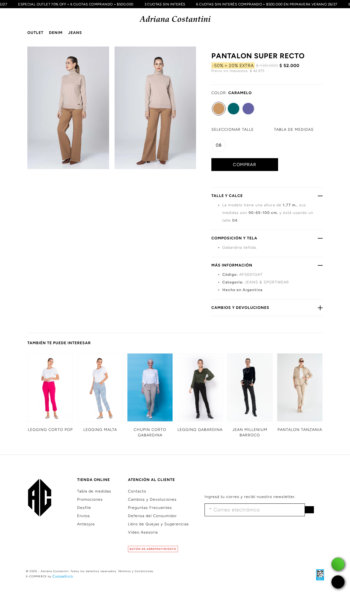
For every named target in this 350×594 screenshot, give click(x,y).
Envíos (83, 516)
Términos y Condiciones (135, 571)
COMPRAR (244, 164)
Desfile (84, 507)
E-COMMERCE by (38, 576)
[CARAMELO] (219, 108)
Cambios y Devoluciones (152, 499)
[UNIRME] (309, 509)
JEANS (75, 32)
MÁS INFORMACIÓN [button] (231, 265)
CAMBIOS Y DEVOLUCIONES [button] (240, 307)
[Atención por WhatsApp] (338, 564)
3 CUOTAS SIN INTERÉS (168, 4)
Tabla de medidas (94, 491)
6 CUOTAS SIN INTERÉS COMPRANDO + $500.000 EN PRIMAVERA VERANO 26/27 (270, 4)
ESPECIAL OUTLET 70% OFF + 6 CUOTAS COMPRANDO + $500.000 (79, 4)
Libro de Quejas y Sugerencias (158, 524)
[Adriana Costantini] (175, 19)
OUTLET (35, 32)
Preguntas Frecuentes (150, 507)
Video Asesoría (143, 532)
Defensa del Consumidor (152, 516)
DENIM (56, 32)
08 (219, 145)
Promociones (90, 499)
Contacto (137, 491)
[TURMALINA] (233, 108)
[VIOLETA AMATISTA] (248, 108)
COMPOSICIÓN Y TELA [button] (234, 238)
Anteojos (86, 524)
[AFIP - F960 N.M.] (317, 574)
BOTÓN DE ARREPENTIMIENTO (153, 549)
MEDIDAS (294, 129)
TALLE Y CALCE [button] (227, 195)
